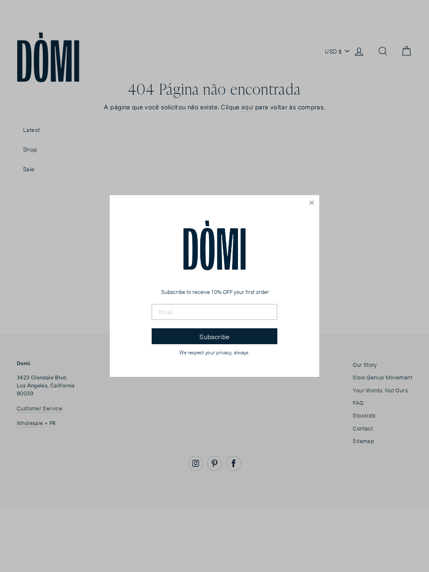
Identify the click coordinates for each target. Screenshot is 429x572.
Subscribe (214, 336)
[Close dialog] (312, 202)
